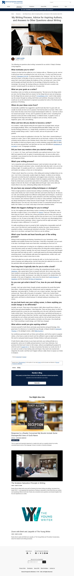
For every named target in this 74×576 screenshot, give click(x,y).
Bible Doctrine (39, 331)
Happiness (14, 271)
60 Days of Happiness (35, 279)
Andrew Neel (18, 357)
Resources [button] (19, 6)
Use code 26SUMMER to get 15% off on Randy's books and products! (37, 9)
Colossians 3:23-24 (22, 76)
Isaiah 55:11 (25, 347)
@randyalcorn (22, 362)
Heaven (41, 212)
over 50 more (57, 140)
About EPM (43, 6)
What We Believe (44, 568)
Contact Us (55, 6)
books (39, 362)
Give (66, 6)
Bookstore (31, 6)
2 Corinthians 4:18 (42, 96)
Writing (18, 367)
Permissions (30, 568)
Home (8, 6)
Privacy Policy (22, 568)
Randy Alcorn (20, 58)
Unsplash (24, 357)
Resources (18, 13)
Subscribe (37, 383)
